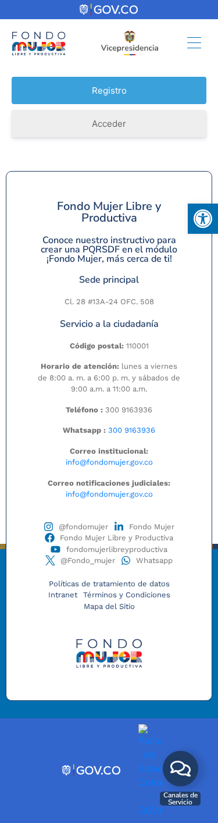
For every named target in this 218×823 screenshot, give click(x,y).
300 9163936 (131, 430)
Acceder (109, 123)
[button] (203, 219)
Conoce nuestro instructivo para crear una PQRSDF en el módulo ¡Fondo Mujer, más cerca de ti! (109, 249)
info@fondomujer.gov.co (109, 462)
